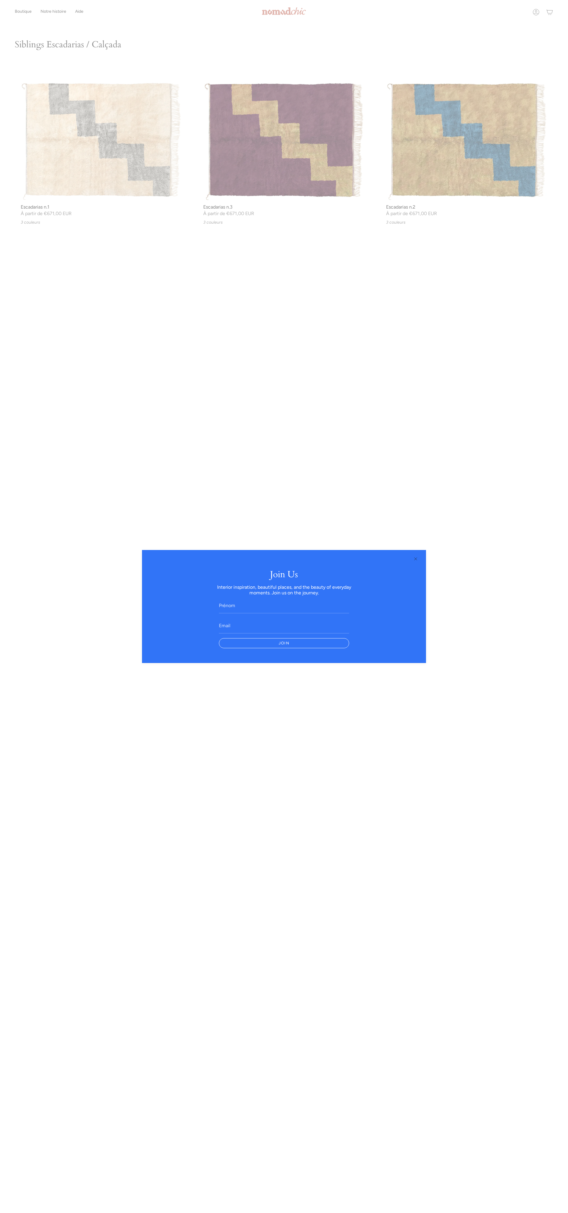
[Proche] (415, 558)
